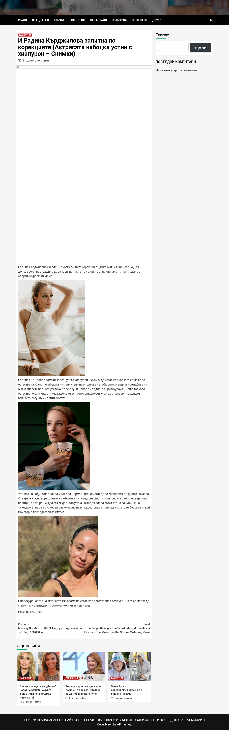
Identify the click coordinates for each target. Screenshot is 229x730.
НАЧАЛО (21, 20)
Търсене (162, 34)
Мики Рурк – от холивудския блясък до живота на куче (126, 690)
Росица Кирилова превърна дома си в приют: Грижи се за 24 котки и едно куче (83, 690)
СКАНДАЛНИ (40, 20)
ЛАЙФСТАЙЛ (98, 20)
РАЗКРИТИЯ (77, 20)
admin (45, 60)
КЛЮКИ (59, 20)
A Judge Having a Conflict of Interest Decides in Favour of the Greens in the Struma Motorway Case (117, 628)
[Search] (211, 20)
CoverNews (105, 724)
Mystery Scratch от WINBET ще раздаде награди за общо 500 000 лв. (50, 628)
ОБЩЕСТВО (139, 20)
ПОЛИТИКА (119, 20)
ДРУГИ (156, 20)
